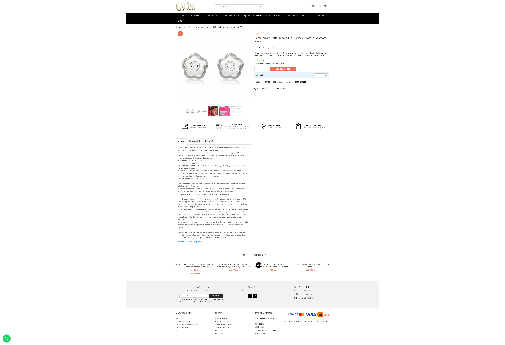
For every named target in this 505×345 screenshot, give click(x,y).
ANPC (217, 331)
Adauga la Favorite (264, 88)
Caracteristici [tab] (194, 141)
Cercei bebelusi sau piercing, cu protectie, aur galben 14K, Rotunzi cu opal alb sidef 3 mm (233, 265)
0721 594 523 (305, 294)
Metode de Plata (221, 318)
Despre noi (180, 318)
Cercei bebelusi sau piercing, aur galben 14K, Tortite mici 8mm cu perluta (195, 265)
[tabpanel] (213, 67)
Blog (180, 21)
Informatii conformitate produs (190, 241)
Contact (179, 331)
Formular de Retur (222, 327)
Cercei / (186, 27)
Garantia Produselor (223, 324)
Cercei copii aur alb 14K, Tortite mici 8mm (310, 265)
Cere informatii (284, 88)
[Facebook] (250, 296)
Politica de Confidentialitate (204, 302)
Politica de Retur (221, 321)
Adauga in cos (283, 69)
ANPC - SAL (219, 334)
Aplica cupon (322, 75)
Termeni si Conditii (183, 321)
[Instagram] (255, 296)
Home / (179, 27)
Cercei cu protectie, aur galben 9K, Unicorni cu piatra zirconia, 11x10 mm (272, 265)
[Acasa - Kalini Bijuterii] (189, 6)
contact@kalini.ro (305, 298)
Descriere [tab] (181, 141)
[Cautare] (261, 6)
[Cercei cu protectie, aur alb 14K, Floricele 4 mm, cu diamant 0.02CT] (213, 67)
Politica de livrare (182, 327)
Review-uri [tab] (207, 141)
